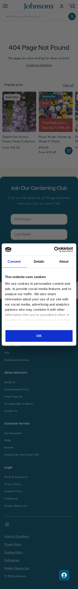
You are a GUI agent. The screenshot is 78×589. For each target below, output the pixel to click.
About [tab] (64, 261)
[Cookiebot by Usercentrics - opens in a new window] (55, 249)
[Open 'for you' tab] (64, 575)
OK (39, 336)
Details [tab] (39, 261)
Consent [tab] (14, 261)
